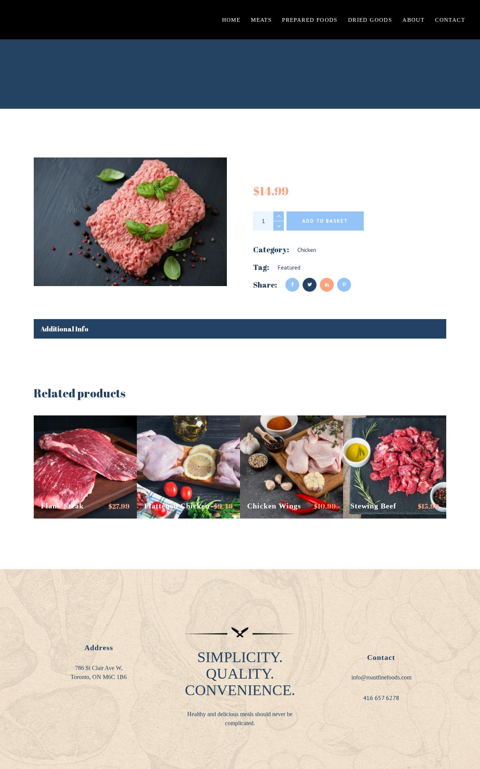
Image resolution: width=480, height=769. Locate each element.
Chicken (306, 249)
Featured (289, 267)
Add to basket (325, 221)
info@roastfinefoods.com (381, 677)
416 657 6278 (381, 698)
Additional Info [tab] (64, 328)
